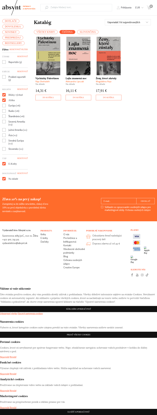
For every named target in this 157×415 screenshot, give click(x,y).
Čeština (67, 32)
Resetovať (22, 56)
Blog (65, 256)
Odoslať (145, 201)
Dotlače (11, 21)
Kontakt (67, 245)
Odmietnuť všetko (8, 313)
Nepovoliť (4, 357)
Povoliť (13, 357)
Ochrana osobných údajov (138, 210)
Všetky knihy (45, 32)
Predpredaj (13, 37)
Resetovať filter (19, 49)
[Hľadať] (46, 7)
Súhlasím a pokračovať (78, 309)
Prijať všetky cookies (78, 335)
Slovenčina (88, 32)
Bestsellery (13, 43)
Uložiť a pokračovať (78, 412)
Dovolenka (13, 26)
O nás (66, 234)
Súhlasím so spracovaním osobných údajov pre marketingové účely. (128, 208)
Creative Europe (71, 267)
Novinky (11, 32)
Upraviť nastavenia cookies (30, 313)
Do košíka (48, 97)
